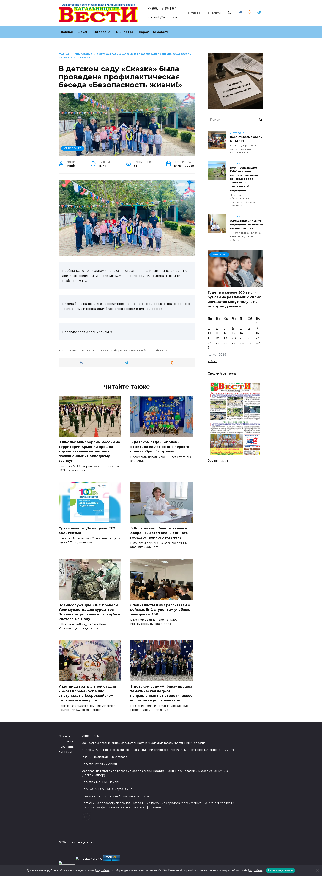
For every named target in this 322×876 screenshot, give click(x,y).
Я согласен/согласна (280, 870)
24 (209, 343)
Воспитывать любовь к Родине (246, 138)
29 (249, 343)
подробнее (102, 870)
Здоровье (102, 32)
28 (242, 343)
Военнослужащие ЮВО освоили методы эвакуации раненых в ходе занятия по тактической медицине (244, 179)
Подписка (66, 741)
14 (241, 333)
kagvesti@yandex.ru (163, 17)
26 (225, 343)
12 (225, 333)
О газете (193, 13)
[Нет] (317, 870)
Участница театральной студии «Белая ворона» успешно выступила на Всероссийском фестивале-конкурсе (87, 693)
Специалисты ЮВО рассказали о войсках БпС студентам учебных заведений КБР (160, 609)
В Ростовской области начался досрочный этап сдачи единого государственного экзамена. (159, 532)
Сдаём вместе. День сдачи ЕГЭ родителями (87, 530)
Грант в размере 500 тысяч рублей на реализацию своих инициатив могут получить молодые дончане (234, 299)
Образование (72, 148)
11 (217, 333)
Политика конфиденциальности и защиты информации (122, 807)
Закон (83, 32)
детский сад (103, 350)
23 (258, 338)
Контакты (213, 13)
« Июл (212, 361)
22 (249, 338)
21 (241, 338)
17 (209, 338)
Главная (66, 32)
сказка (163, 350)
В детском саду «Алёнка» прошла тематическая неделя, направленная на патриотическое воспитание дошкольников (161, 693)
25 (218, 343)
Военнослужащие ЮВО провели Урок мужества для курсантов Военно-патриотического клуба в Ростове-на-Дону (89, 612)
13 (233, 333)
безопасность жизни (75, 350)
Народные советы (154, 32)
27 (234, 343)
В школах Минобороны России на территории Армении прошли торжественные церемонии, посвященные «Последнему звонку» (89, 451)
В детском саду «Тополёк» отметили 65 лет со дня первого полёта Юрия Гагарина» (159, 446)
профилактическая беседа (135, 350)
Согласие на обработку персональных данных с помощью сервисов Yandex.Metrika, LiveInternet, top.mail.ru (158, 803)
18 (217, 338)
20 (234, 338)
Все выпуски (218, 460)
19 (225, 338)
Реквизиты (66, 746)
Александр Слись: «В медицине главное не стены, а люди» (246, 224)
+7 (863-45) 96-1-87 (162, 8)
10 (209, 333)
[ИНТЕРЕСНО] (235, 285)
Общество (124, 32)
